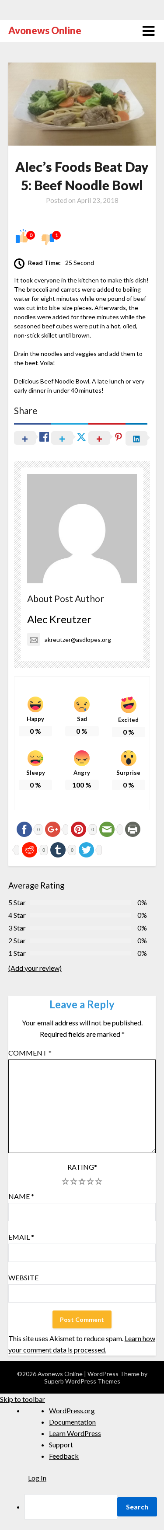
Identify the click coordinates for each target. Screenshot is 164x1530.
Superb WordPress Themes (82, 1381)
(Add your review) (35, 968)
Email (21, 1237)
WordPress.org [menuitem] (72, 1410)
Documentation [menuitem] (72, 1422)
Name (21, 1196)
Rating (82, 1167)
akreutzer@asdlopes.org (78, 639)
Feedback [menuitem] (64, 1456)
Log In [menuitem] (37, 1478)
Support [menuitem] (61, 1444)
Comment (30, 1053)
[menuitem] (94, 1507)
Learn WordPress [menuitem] (75, 1433)
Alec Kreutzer (59, 619)
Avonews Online (44, 30)
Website (23, 1277)
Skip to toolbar (22, 1399)
